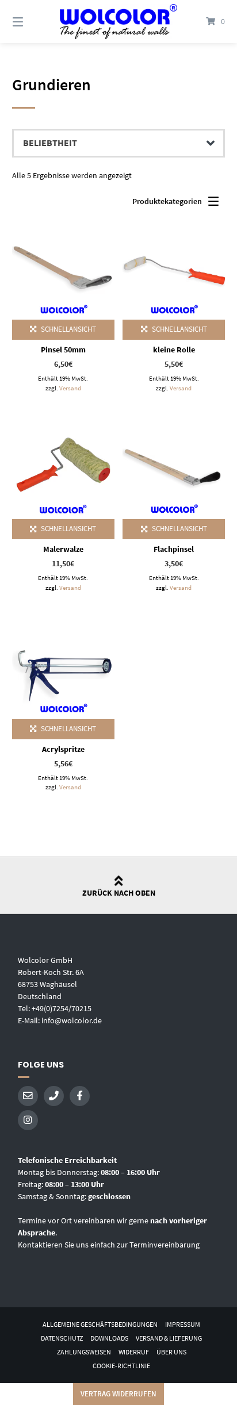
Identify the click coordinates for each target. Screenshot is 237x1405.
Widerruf (133, 1352)
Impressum (182, 1324)
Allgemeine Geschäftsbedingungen (100, 1324)
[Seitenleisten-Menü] (216, 204)
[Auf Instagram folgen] (28, 1120)
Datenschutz (62, 1338)
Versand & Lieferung (169, 1338)
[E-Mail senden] (28, 1096)
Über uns (171, 1352)
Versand (70, 388)
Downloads (109, 1338)
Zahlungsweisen (84, 1352)
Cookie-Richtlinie (121, 1365)
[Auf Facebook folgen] (80, 1096)
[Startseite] (118, 22)
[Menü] (33, 21)
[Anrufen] (54, 1096)
